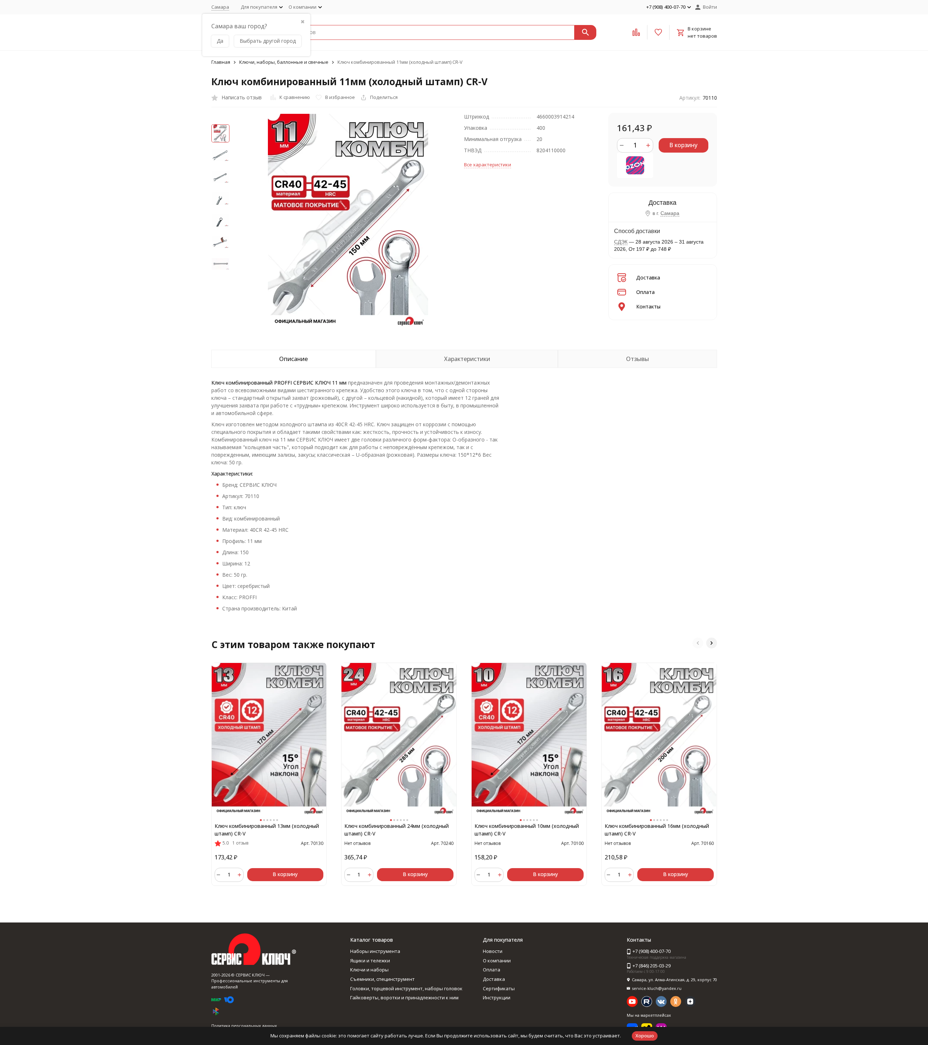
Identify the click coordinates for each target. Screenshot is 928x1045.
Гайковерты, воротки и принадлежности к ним (404, 997)
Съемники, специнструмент (382, 979)
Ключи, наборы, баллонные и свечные (283, 62)
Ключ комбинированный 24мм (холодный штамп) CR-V (396, 829)
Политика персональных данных (244, 1025)
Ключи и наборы (369, 969)
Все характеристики (487, 164)
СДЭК (620, 242)
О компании (497, 960)
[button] (697, 643)
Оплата (645, 292)
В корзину (683, 145)
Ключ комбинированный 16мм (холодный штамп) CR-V (657, 829)
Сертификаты (499, 988)
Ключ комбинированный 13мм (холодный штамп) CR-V (267, 829)
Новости (492, 951)
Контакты (648, 306)
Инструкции (496, 997)
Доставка (648, 277)
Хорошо (644, 1035)
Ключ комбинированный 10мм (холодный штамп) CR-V (527, 829)
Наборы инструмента (375, 951)
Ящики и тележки (370, 960)
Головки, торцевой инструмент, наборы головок (406, 988)
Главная (220, 62)
